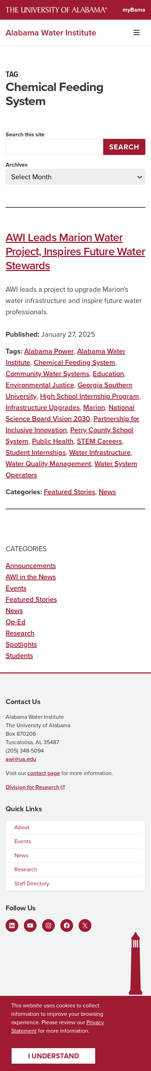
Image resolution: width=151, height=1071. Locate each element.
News (107, 491)
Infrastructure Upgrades (43, 407)
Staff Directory (31, 883)
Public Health (52, 441)
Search (124, 147)
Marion (94, 407)
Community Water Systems (47, 373)
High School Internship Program (89, 396)
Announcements (31, 565)
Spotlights (21, 644)
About (21, 827)
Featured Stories (69, 491)
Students (19, 655)
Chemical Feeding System (74, 362)
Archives (17, 165)
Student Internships (36, 452)
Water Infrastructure (100, 452)
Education (108, 373)
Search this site (25, 134)
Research (20, 633)
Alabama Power (49, 351)
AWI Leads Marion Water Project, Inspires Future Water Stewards (75, 251)
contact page (43, 773)
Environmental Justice (40, 385)
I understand (53, 1056)
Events (16, 588)
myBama (134, 10)
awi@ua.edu (21, 759)
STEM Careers (99, 441)
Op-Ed (16, 622)
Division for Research (32, 787)
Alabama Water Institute (51, 32)
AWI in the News (31, 577)
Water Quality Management (48, 463)
